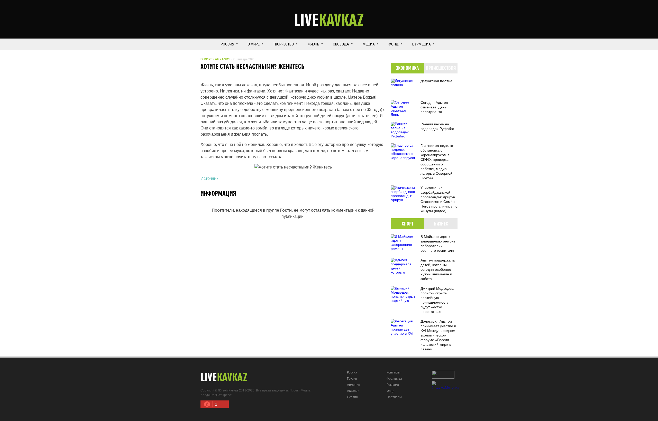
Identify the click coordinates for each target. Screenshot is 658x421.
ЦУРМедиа (421, 44)
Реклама (393, 385)
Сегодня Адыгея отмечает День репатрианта (434, 107)
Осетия (352, 397)
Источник (209, 178)
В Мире (254, 44)
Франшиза (394, 378)
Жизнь (313, 44)
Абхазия (223, 59)
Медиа (369, 44)
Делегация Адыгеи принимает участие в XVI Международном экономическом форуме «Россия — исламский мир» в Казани (438, 335)
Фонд (393, 44)
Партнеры (394, 397)
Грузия (352, 378)
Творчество (283, 44)
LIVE (329, 19)
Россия (227, 44)
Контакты (393, 372)
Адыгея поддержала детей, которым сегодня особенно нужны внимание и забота (438, 269)
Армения (353, 385)
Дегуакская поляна (436, 81)
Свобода (341, 44)
